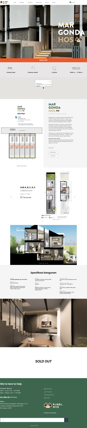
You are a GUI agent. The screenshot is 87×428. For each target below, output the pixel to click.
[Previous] (11, 197)
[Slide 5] (43, 345)
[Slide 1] (38, 345)
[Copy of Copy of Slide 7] (48, 345)
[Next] (74, 197)
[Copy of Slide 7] (47, 345)
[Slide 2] (39, 345)
